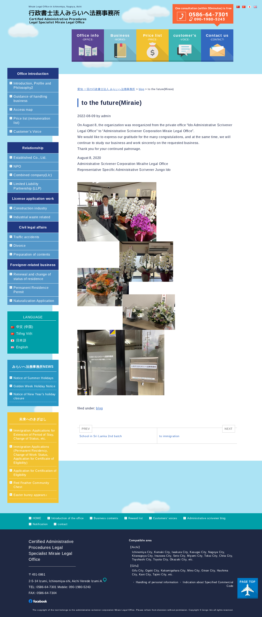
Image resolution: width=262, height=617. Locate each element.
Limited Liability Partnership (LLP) (27, 186)
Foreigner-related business (33, 265)
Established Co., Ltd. (30, 157)
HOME (37, 518)
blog (141, 89)
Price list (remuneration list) (32, 121)
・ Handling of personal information (155, 582)
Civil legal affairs (33, 227)
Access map (23, 109)
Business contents (106, 518)
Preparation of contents (32, 254)
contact (62, 524)
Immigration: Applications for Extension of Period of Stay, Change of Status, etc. (34, 434)
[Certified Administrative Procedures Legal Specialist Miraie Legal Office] (74, 23)
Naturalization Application (34, 301)
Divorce (20, 245)
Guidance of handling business (30, 99)
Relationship (33, 148)
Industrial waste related (32, 217)
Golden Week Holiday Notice (34, 386)
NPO (17, 166)
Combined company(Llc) (33, 175)
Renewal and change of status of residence (32, 277)
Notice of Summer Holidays (34, 378)
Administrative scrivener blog (206, 518)
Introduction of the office (67, 518)
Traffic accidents (26, 237)
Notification (40, 524)
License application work (33, 198)
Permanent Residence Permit (31, 290)
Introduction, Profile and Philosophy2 (32, 86)
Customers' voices (165, 518)
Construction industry (30, 208)
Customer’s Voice (27, 131)
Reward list (135, 518)
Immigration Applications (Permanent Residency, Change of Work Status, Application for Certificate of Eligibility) (34, 454)
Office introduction (33, 73)
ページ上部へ (247, 588)
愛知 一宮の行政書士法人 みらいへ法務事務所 (106, 89)
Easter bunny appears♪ (30, 495)
